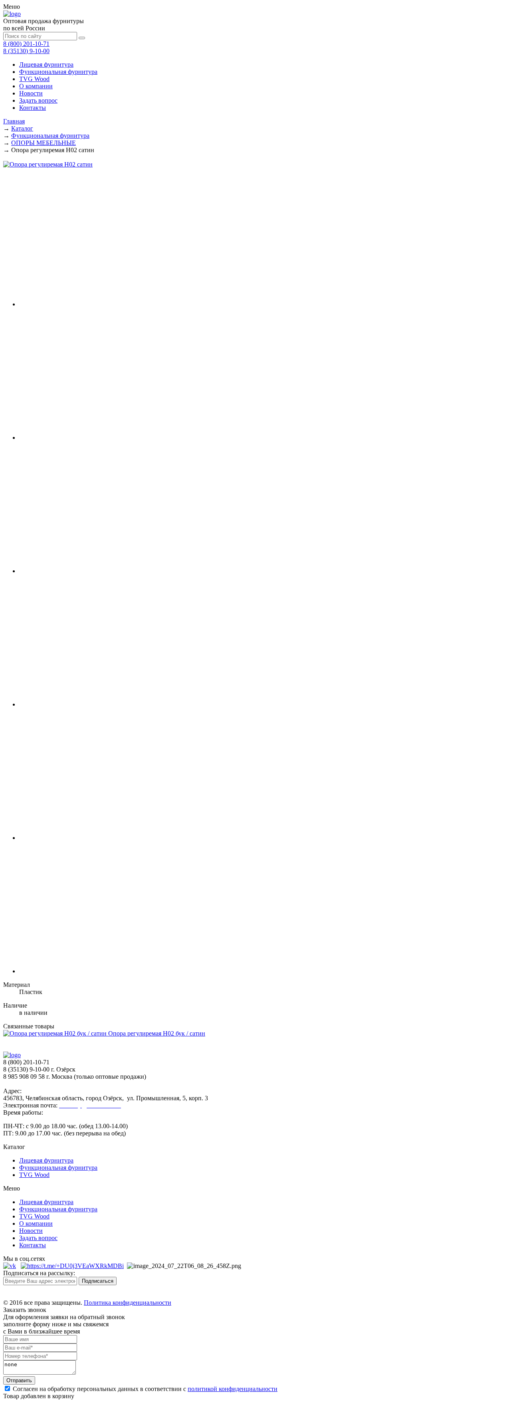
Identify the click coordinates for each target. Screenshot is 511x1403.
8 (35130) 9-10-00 (26, 51)
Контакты (32, 107)
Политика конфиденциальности (127, 1302)
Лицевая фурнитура (46, 64)
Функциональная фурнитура (58, 71)
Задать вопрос (38, 100)
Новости (31, 93)
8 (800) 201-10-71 (26, 43)
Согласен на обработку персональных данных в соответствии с (144, 1388)
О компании (36, 86)
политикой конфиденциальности (232, 1388)
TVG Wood (34, 78)
